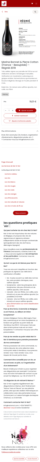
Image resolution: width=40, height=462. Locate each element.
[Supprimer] (5, 110)
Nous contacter (20, 213)
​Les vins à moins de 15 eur (14, 206)
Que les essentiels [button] (19, 459)
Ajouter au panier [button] (27, 110)
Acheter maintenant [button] (21, 116)
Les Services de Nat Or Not (11, 166)
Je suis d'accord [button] (32, 459)
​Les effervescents (11, 198)
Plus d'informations (9, 131)
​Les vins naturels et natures (14, 202)
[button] (35, 12)
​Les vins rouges (10, 186)
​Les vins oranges (10, 194)
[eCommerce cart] (32, 3)
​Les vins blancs (10, 182)
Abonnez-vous (9, 408)
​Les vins (7, 178)
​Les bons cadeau (11, 174)
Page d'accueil (7, 162)
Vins (6, 12)
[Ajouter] (12, 110)
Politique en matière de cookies (11, 452)
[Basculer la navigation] (36, 3)
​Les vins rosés (9, 190)
